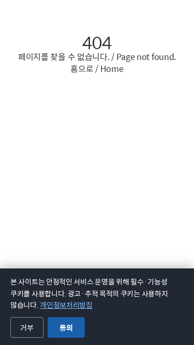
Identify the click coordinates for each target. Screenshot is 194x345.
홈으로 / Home (96, 68)
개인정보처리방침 (66, 304)
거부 (27, 327)
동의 (66, 327)
